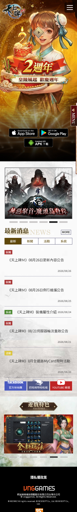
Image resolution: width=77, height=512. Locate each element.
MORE (66, 232)
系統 (64, 241)
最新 (13, 241)
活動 (47, 241)
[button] (13, 222)
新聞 (30, 241)
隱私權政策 (38, 477)
